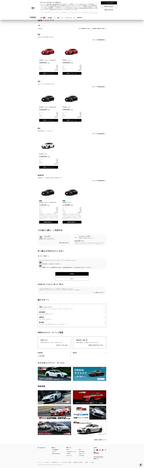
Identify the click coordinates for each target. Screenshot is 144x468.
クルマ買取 (68, 453)
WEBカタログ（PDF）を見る (61, 345)
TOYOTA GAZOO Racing (56, 453)
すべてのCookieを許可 (109, 2)
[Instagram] (105, 450)
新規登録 (72, 273)
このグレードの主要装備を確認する (98, 39)
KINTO (80, 449)
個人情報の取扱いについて (56, 462)
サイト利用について (47, 462)
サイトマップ (40, 462)
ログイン (72, 278)
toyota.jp (49, 4)
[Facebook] (100, 450)
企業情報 (86, 462)
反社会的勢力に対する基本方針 (78, 462)
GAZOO (67, 449)
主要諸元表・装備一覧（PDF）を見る (95, 345)
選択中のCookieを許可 (109, 6)
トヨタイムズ (54, 451)
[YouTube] (103, 450)
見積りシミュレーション (48, 73)
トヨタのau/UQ (81, 455)
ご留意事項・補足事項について (99, 439)
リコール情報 (91, 462)
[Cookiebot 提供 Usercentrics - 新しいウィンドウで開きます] (33, 17)
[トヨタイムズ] (96, 453)
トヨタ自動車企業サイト (55, 449)
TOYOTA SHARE (81, 451)
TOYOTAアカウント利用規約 (66, 462)
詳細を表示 (79, 17)
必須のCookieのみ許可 (109, 9)
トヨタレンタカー (69, 455)
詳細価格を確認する (48, 222)
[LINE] (94, 450)
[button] (140, 465)
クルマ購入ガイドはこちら (99, 292)
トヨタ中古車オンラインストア (71, 451)
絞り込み (40, 28)
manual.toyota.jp (56, 4)
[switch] (54, 17)
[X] (97, 450)
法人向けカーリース (82, 453)
